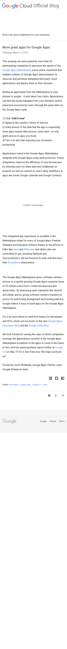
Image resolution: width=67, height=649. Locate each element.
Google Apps (25, 385)
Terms (62, 421)
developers (14, 385)
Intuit (16, 249)
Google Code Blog (38, 325)
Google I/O (37, 385)
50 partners (14, 262)
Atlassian (29, 249)
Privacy (53, 421)
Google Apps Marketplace (16, 70)
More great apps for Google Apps (26, 47)
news (45, 385)
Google (43, 421)
